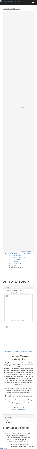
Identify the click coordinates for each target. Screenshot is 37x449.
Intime (13, 265)
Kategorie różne (12, 253)
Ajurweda (14, 261)
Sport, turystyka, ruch (18, 257)
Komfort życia (16, 255)
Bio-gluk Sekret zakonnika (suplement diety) (18, 351)
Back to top (3, 448)
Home (23, 107)
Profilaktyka (15, 259)
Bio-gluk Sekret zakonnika (18, 293)
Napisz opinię (20, 320)
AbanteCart (26, 444)
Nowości (29, 253)
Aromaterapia (16, 263)
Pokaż (14, 320)
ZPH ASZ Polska (26, 252)
